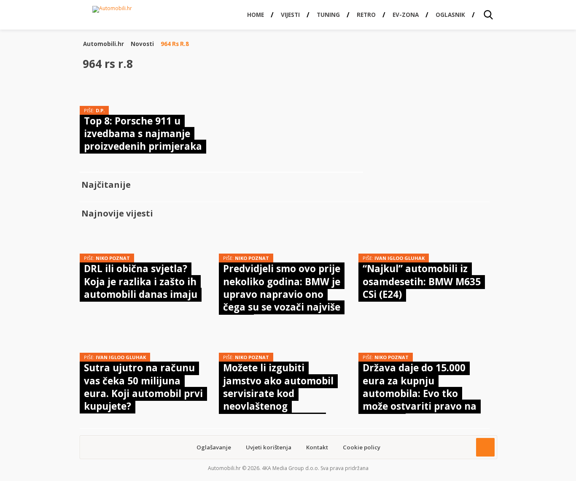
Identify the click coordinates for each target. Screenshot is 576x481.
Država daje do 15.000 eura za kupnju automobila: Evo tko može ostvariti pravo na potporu (419, 393)
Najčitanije (106, 184)
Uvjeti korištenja (268, 447)
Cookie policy (361, 447)
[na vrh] (485, 447)
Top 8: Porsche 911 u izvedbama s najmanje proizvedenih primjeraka (143, 133)
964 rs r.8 (175, 44)
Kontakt (317, 447)
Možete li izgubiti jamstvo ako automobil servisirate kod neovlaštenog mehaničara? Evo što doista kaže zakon (278, 399)
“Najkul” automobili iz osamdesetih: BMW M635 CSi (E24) (422, 281)
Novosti (142, 44)
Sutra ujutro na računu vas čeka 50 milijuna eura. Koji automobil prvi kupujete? (143, 387)
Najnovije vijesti (117, 213)
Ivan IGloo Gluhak (399, 258)
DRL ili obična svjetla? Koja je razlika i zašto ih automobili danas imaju (140, 281)
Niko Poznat (113, 258)
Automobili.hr (103, 44)
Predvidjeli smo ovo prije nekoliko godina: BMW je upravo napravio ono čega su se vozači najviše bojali (281, 294)
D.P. (100, 110)
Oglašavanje (213, 447)
